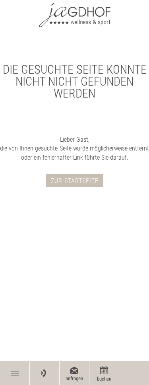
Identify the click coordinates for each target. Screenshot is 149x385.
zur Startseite (75, 181)
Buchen (104, 379)
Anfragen (74, 378)
